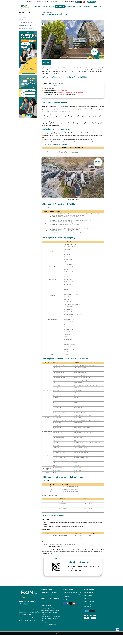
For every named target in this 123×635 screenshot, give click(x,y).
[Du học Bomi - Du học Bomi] (25, 7)
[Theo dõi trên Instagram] (79, 2)
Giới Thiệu (37, 6)
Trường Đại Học (60, 6)
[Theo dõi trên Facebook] (76, 2)
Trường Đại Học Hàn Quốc (25, 25)
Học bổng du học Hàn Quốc (25, 23)
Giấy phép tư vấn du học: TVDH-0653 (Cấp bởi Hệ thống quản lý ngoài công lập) (51, 618)
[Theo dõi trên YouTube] (84, 2)
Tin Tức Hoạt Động (84, 6)
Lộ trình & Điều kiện (24, 17)
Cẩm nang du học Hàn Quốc (26, 28)
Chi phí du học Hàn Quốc (25, 20)
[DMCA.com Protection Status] (89, 611)
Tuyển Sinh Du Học (47, 6)
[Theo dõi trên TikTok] (81, 2)
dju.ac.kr (50, 96)
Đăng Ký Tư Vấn (96, 6)
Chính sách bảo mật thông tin (28, 620)
